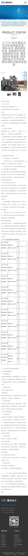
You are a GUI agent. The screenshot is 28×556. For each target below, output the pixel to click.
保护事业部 (16, 537)
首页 (9, 21)
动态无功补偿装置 (18, 540)
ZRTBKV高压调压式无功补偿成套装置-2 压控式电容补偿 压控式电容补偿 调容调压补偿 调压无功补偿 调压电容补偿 (14, 486)
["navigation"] (25, 2)
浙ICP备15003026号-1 (21, 552)
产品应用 (3, 542)
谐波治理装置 (17, 539)
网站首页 (3, 535)
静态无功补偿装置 (18, 544)
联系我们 (3, 546)
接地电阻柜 (16, 535)
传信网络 (14, 554)
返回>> (3, 492)
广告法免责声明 (20, 554)
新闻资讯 (3, 540)
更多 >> (16, 546)
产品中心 (14, 21)
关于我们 (3, 537)
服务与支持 (3, 544)
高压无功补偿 (21, 21)
